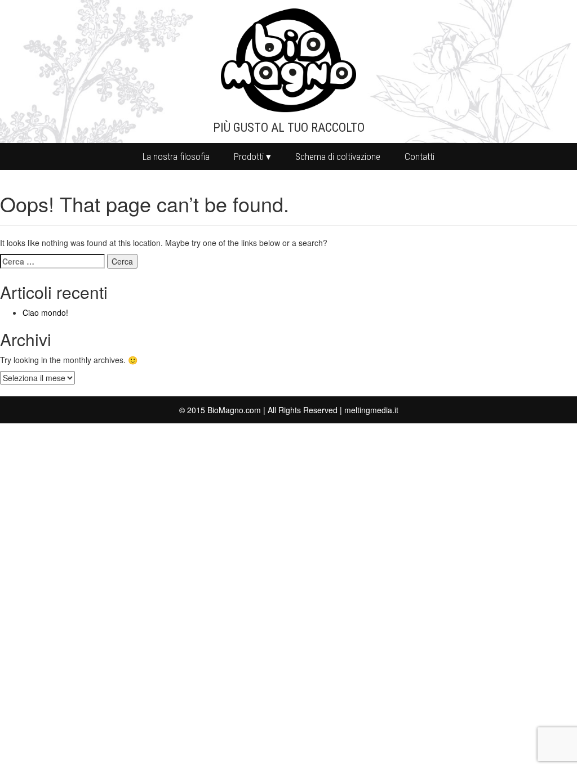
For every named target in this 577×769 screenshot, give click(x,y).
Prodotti (249, 156)
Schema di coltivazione (337, 156)
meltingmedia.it (371, 409)
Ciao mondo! (45, 312)
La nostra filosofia (176, 156)
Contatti (419, 156)
